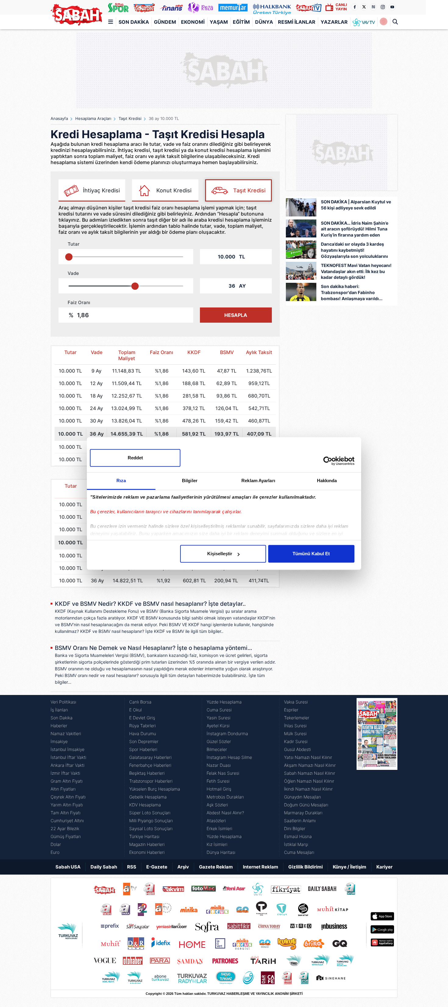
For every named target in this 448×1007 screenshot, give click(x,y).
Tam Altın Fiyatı (65, 812)
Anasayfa (59, 118)
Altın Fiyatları (63, 788)
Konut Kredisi (173, 190)
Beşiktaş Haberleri (147, 773)
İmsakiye (59, 741)
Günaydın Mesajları (302, 796)
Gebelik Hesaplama (148, 796)
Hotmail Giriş (219, 788)
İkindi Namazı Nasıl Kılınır (308, 788)
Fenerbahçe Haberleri (150, 765)
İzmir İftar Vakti (65, 773)
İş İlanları (59, 709)
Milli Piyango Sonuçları (151, 820)
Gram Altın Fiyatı (67, 781)
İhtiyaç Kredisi (101, 190)
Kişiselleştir (219, 553)
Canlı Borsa (140, 701)
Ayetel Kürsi (218, 725)
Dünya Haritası (221, 852)
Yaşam (219, 22)
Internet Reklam (260, 867)
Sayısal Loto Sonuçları (150, 828)
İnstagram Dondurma (227, 733)
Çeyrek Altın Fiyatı (68, 796)
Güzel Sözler (219, 741)
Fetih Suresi (218, 781)
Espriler (291, 709)
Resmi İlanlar (296, 22)
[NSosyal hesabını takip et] (373, 7)
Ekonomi (192, 22)
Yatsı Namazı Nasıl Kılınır (308, 757)
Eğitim (241, 22)
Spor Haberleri (143, 749)
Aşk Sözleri (217, 804)
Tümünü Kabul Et (311, 553)
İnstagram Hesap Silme (229, 757)
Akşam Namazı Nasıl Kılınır (310, 765)
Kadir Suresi (296, 741)
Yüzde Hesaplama (224, 701)
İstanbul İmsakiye (67, 749)
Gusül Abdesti (297, 749)
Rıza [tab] (121, 480)
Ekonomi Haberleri (147, 852)
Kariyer (384, 867)
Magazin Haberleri (147, 844)
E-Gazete (156, 867)
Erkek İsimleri (219, 828)
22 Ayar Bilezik (65, 828)
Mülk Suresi (295, 733)
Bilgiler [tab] (189, 480)
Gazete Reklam (216, 867)
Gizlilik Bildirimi (305, 867)
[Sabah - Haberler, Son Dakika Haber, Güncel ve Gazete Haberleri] (76, 15)
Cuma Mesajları (299, 852)
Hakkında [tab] (327, 480)
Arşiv (183, 867)
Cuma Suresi (219, 709)
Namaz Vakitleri (66, 733)
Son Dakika (134, 22)
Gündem (165, 22)
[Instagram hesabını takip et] (382, 7)
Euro (55, 852)
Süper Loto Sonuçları (149, 812)
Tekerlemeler (296, 717)
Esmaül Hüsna (298, 836)
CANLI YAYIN (341, 6)
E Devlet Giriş (142, 717)
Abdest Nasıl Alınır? (225, 812)
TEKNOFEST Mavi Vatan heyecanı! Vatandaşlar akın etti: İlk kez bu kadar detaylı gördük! (356, 271)
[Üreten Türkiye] (272, 7)
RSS (131, 867)
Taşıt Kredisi (130, 118)
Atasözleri (216, 820)
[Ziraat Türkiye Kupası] (383, 22)
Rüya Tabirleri (142, 725)
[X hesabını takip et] (364, 7)
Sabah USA (67, 867)
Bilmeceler (217, 749)
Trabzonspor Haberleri (150, 781)
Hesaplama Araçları (93, 118)
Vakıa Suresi (296, 701)
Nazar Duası (219, 765)
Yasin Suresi (218, 717)
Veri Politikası (63, 701)
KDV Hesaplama (145, 804)
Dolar (56, 844)
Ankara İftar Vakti (67, 765)
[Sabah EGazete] (377, 777)
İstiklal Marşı (296, 844)
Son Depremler (143, 741)
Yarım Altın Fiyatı (67, 804)
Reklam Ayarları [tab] (258, 480)
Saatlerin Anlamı (300, 820)
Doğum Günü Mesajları (306, 804)
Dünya (264, 22)
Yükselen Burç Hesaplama (154, 788)
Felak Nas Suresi (223, 773)
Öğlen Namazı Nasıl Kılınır (309, 781)
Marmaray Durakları (303, 812)
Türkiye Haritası (144, 836)
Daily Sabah (104, 867)
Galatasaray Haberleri (150, 757)
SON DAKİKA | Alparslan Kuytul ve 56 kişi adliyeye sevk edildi (356, 204)
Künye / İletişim (349, 867)
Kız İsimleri (217, 844)
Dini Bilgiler (294, 828)
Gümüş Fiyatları (66, 836)
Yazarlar (334, 22)
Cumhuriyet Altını (67, 820)
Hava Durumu (142, 733)
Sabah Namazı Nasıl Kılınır (309, 773)
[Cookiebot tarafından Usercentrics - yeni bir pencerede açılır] (327, 460)
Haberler (59, 725)
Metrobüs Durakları (225, 796)
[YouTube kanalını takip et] (392, 7)
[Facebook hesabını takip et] (354, 7)
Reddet (135, 457)
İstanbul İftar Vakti (68, 757)
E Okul (135, 709)
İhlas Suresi (295, 725)
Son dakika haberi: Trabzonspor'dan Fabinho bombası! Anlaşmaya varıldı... (351, 292)
